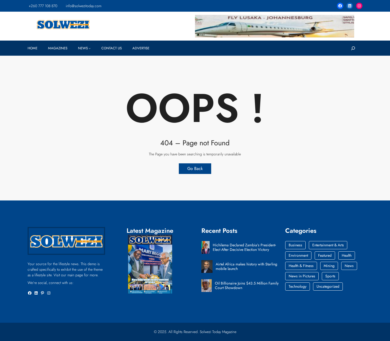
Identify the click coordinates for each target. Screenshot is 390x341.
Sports (330, 276)
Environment (298, 255)
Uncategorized (328, 286)
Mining (329, 265)
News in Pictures (302, 276)
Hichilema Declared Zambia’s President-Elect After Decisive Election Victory (244, 247)
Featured (325, 255)
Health (347, 255)
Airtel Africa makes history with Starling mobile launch (246, 266)
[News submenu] (90, 48)
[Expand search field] (353, 48)
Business (295, 245)
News (349, 265)
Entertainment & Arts (328, 245)
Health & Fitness (301, 265)
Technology (297, 286)
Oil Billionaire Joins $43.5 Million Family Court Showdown (247, 285)
